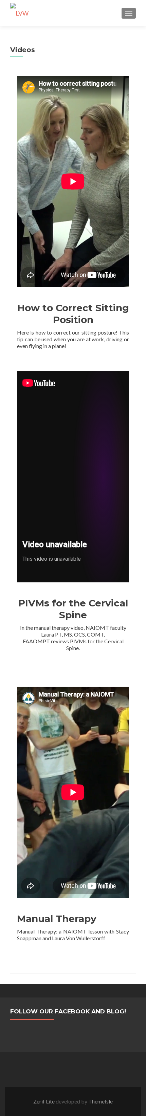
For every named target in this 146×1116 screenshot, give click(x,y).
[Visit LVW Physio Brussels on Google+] (80, 1034)
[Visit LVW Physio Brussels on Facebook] (64, 1034)
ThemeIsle (100, 1101)
